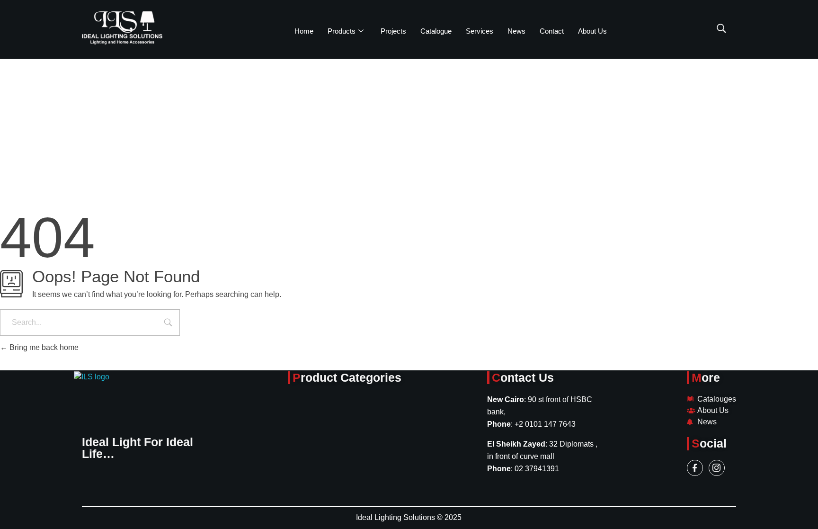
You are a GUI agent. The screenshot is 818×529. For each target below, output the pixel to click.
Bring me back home (43, 347)
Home (303, 31)
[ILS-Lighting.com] (122, 28)
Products (342, 31)
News (516, 31)
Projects (393, 31)
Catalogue (436, 31)
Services (479, 31)
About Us (592, 31)
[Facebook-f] (695, 468)
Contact (552, 31)
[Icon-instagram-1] (717, 468)
